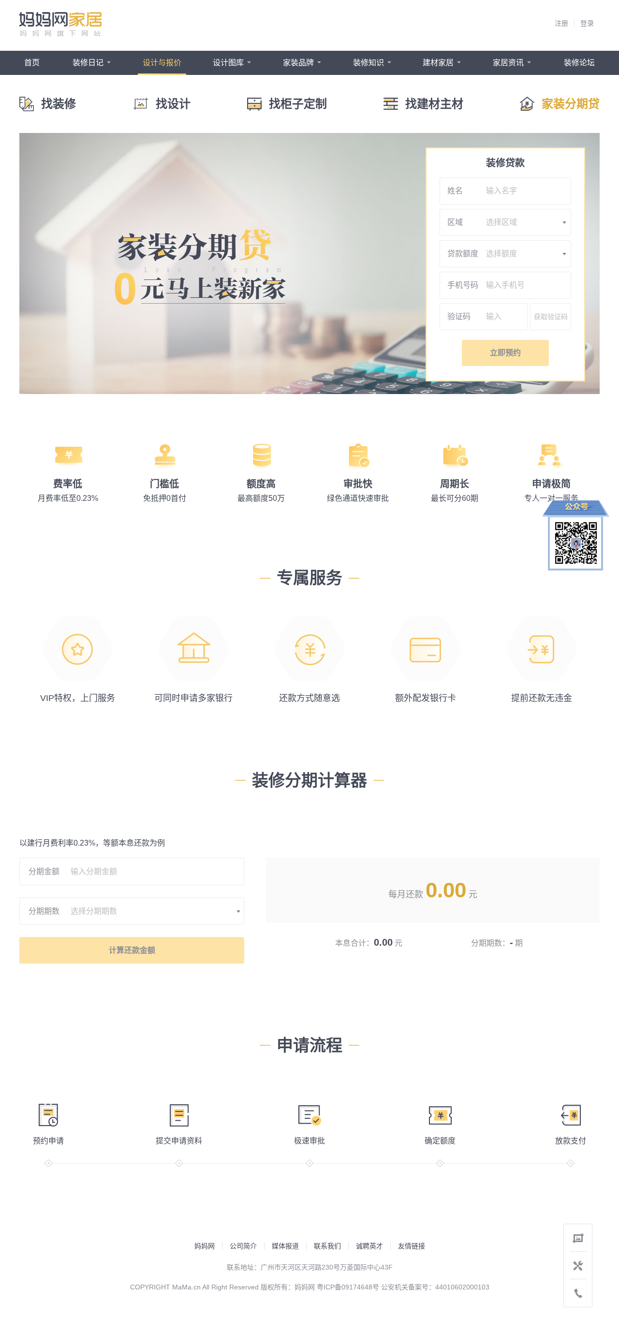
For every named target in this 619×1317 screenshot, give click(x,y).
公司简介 (243, 1246)
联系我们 (327, 1246)
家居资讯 (508, 63)
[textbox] (527, 222)
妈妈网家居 (60, 24)
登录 (587, 23)
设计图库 (228, 63)
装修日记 (88, 63)
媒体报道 (285, 1246)
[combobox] (527, 222)
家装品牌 (298, 63)
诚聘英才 (369, 1246)
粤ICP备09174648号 (348, 1287)
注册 (561, 23)
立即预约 (505, 353)
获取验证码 (551, 317)
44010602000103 (462, 1287)
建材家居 (438, 63)
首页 (32, 63)
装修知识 (368, 63)
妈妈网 (204, 1246)
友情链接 (411, 1246)
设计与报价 (162, 63)
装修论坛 (579, 63)
